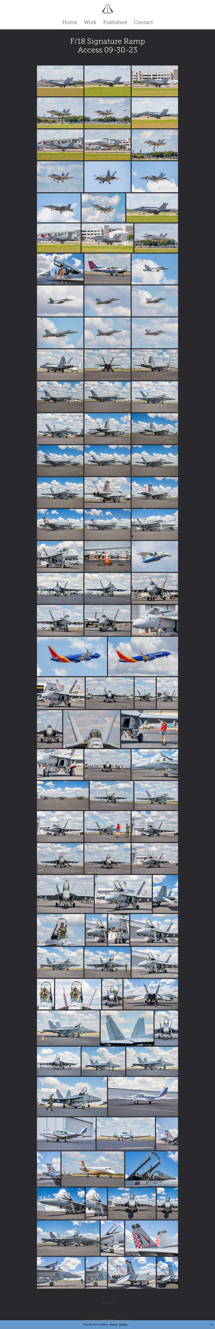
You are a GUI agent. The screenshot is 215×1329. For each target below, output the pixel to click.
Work (90, 22)
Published (115, 22)
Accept (113, 1324)
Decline (123, 1324)
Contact (143, 22)
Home (69, 22)
